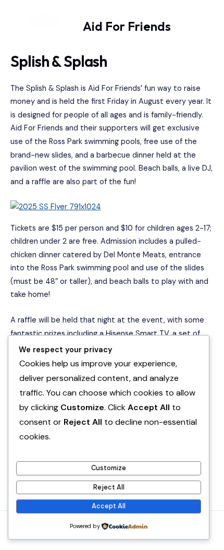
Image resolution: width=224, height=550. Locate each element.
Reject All (109, 487)
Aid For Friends (127, 26)
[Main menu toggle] (201, 26)
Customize (108, 467)
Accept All (109, 505)
